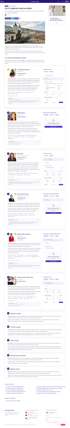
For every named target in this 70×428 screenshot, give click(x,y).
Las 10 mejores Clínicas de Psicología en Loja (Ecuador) (46, 393)
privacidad (32, 424)
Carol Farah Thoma (23, 194)
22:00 (53, 292)
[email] (17, 18)
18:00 (47, 174)
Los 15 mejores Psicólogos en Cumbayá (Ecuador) (15, 390)
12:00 (59, 94)
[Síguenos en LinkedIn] (51, 422)
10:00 (47, 94)
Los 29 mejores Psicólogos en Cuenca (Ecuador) (14, 393)
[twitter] (12, 18)
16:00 (53, 173)
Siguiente (60, 102)
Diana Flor (20, 154)
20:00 (59, 174)
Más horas (61, 177)
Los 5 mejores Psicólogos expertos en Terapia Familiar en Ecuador (48, 391)
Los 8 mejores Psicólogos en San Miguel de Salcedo (15, 386)
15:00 (47, 173)
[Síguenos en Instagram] (53, 422)
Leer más (10, 103)
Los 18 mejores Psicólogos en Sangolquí (13, 400)
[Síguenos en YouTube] (55, 422)
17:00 (59, 173)
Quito (23, 60)
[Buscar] (58, 1)
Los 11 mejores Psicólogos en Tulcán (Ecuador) (14, 388)
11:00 (53, 94)
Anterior (46, 102)
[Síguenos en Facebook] (46, 422)
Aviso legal (28, 424)
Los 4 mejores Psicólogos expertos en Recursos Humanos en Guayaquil (49, 388)
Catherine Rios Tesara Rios (25, 277)
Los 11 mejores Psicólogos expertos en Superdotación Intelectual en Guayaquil (50, 386)
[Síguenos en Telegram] (57, 422)
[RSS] (59, 422)
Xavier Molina (9, 15)
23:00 (47, 99)
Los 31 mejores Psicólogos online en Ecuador (44, 390)
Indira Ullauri (21, 113)
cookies (35, 424)
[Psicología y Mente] (34, 1)
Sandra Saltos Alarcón (23, 234)
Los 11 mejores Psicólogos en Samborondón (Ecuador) (16, 391)
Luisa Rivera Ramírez (23, 70)
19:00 (53, 174)
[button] (47, 286)
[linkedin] (15, 18)
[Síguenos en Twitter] (48, 422)
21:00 (47, 292)
